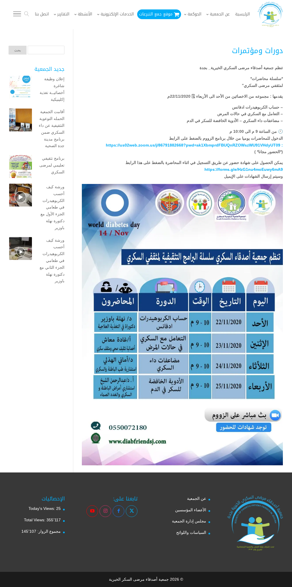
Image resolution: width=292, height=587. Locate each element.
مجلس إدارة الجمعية (189, 521)
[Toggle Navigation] (17, 15)
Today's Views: (42, 508)
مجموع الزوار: (48, 531)
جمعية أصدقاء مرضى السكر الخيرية (139, 579)
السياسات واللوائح (191, 532)
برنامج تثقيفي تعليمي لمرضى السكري (51, 165)
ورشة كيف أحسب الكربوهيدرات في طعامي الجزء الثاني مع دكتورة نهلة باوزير (52, 260)
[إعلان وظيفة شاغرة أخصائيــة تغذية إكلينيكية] (20, 88)
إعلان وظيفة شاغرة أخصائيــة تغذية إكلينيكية (52, 89)
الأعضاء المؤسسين (190, 510)
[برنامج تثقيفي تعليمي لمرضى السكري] (20, 167)
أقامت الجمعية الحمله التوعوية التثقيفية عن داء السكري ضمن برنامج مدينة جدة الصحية (51, 128)
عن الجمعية (196, 498)
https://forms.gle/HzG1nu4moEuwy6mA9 (243, 169)
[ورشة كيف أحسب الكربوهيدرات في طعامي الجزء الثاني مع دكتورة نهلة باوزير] (20, 249)
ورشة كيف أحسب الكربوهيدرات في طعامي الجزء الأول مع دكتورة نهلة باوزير (52, 207)
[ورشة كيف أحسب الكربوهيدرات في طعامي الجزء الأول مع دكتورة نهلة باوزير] (20, 196)
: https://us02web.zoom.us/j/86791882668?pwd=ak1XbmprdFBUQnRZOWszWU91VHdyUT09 (194, 145)
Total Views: (35, 520)
